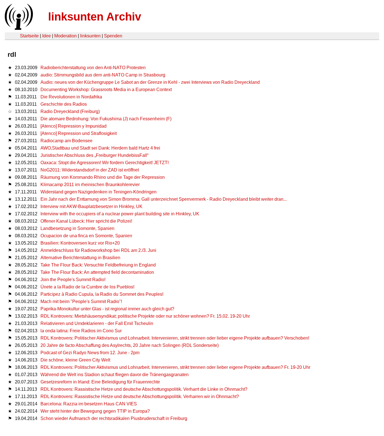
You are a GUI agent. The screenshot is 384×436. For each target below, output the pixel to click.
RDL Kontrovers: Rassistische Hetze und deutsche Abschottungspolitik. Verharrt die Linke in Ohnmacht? (143, 389)
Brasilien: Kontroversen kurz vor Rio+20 (80, 243)
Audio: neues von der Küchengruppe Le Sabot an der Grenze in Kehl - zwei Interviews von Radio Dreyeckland (150, 82)
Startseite (29, 35)
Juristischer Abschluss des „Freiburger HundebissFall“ (94, 155)
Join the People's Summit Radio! (72, 279)
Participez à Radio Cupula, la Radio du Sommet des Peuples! (101, 294)
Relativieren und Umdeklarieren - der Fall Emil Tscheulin (96, 323)
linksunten (90, 35)
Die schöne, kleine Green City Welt (75, 360)
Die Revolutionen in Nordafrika (71, 96)
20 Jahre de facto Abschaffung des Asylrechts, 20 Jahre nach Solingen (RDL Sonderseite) (129, 345)
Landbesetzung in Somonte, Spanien (77, 228)
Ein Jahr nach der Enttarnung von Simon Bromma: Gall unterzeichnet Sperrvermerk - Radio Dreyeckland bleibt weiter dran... (163, 199)
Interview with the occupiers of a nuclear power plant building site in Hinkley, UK (119, 213)
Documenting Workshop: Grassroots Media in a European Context (106, 89)
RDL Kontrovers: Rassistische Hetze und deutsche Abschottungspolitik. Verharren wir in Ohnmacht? (139, 396)
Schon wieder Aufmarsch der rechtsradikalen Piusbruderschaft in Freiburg (113, 418)
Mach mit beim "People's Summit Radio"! (81, 301)
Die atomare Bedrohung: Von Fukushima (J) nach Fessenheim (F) (105, 118)
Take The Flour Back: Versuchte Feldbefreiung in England (98, 265)
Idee (46, 35)
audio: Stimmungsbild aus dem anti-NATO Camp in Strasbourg (102, 75)
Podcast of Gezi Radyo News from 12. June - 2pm (89, 352)
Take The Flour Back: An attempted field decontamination (97, 272)
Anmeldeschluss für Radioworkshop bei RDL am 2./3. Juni (98, 250)
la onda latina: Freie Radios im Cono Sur (81, 330)
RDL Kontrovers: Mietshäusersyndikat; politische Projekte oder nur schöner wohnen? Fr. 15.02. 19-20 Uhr (145, 316)
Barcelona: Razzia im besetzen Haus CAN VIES (88, 403)
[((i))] (18, 28)
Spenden (113, 35)
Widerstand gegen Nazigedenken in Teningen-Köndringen (98, 191)
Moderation (65, 35)
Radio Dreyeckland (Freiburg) (70, 111)
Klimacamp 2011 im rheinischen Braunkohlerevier (90, 184)
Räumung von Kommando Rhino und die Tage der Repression (102, 177)
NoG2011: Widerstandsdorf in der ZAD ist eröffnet (89, 170)
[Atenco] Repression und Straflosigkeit (78, 133)
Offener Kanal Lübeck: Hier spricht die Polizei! (86, 221)
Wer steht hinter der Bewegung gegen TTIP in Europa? (95, 411)
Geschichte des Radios (63, 104)
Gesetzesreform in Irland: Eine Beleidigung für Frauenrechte (100, 381)
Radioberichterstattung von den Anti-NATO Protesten (93, 67)
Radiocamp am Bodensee (66, 140)
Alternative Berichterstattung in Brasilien (80, 257)
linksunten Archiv (94, 16)
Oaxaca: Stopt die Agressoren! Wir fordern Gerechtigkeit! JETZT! (104, 162)
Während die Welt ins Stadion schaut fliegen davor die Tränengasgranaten (114, 374)
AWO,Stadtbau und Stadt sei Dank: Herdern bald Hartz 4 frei (100, 148)
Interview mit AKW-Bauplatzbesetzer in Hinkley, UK (91, 206)
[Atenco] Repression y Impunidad (73, 126)
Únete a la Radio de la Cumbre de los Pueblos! (87, 286)
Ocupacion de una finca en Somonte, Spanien (86, 235)
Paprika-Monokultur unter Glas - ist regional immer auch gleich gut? (107, 308)
